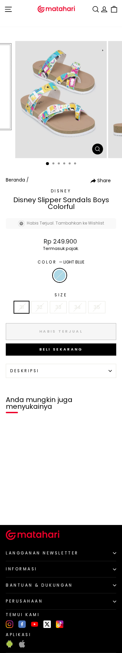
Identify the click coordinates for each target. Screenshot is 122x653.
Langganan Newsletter (42, 553)
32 (39, 307)
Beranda (15, 180)
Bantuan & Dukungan (39, 585)
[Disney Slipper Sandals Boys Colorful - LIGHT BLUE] (13, 508)
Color (61, 262)
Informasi (21, 569)
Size (61, 295)
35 (97, 307)
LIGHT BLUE (59, 275)
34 (77, 307)
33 (58, 307)
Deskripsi (24, 371)
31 (21, 307)
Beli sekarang (61, 349)
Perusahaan (24, 601)
